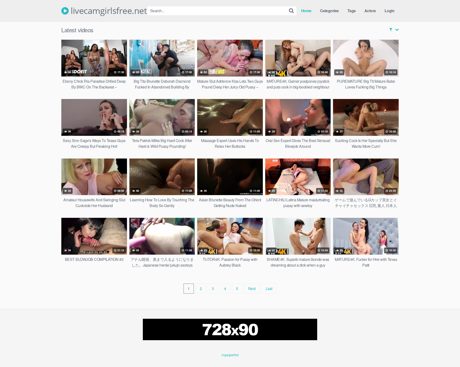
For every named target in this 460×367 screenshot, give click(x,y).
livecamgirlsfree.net (108, 10)
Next (252, 288)
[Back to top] (447, 351)
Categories (329, 10)
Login (390, 10)
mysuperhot (230, 354)
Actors (370, 10)
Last (269, 288)
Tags (351, 10)
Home (306, 10)
